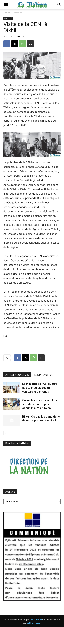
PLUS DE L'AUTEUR (43, 374)
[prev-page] (5, 433)
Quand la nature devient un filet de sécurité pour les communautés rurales (39, 404)
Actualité (17, 12)
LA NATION (36, 619)
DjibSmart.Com (34, 622)
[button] (5, 4)
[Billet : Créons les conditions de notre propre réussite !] (11, 420)
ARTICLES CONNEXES (17, 374)
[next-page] (11, 433)
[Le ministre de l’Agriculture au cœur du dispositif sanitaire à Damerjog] (11, 388)
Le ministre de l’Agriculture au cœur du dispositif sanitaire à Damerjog (40, 387)
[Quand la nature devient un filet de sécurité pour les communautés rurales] (11, 404)
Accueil (6, 12)
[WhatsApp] (22, 43)
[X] (14, 43)
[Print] (30, 43)
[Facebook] (6, 43)
